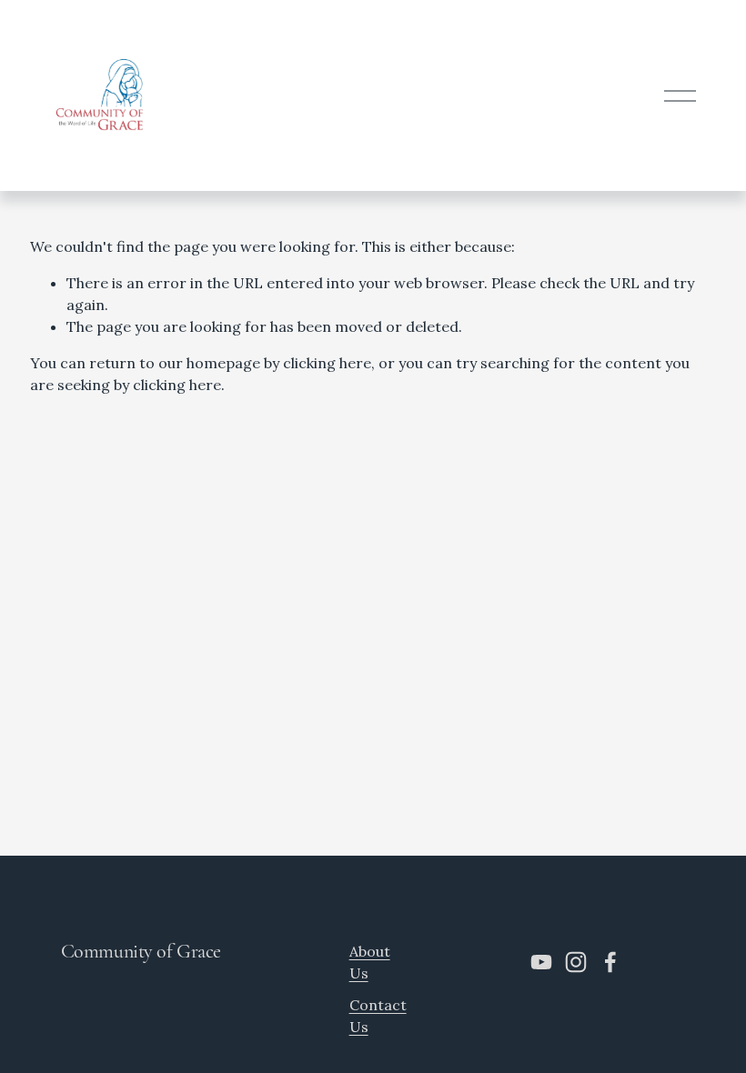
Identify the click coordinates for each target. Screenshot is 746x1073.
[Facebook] (610, 962)
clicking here (327, 363)
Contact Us (378, 1016)
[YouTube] (541, 962)
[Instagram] (576, 962)
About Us (369, 962)
